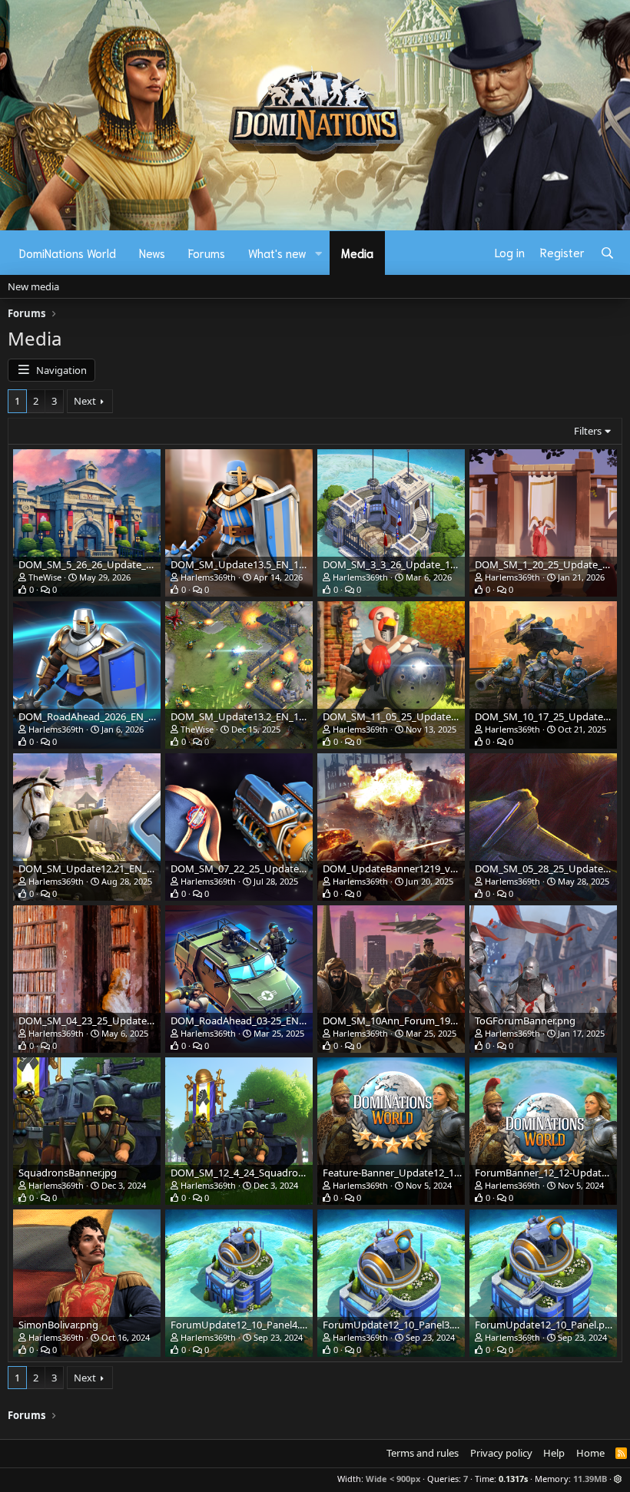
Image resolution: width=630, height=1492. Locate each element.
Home (590, 1453)
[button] (319, 253)
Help (554, 1453)
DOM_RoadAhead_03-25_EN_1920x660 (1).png (276, 1020)
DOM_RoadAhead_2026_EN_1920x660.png (115, 716)
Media (357, 252)
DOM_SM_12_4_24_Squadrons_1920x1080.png (277, 1172)
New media (33, 286)
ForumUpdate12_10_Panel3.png (396, 1325)
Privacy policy (501, 1453)
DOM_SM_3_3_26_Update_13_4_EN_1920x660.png (437, 564)
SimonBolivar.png (58, 1325)
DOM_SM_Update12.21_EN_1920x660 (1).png (121, 868)
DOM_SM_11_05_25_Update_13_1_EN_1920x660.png (442, 716)
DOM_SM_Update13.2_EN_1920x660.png (264, 716)
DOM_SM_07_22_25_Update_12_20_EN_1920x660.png (293, 868)
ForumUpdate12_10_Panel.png (546, 1325)
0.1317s (513, 1478)
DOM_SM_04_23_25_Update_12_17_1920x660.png (132, 1020)
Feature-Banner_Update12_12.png (401, 1172)
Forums (206, 252)
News (152, 252)
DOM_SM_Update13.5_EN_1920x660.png (264, 564)
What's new (277, 252)
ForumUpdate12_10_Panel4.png (244, 1325)
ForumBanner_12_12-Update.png (551, 1172)
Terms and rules (422, 1453)
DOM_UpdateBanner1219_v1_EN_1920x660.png (432, 868)
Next (85, 401)
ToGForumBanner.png (525, 1020)
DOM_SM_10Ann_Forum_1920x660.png (413, 1020)
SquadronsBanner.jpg (67, 1172)
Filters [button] (588, 431)
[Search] (607, 252)
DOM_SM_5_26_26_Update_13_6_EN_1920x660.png (135, 564)
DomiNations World (67, 252)
